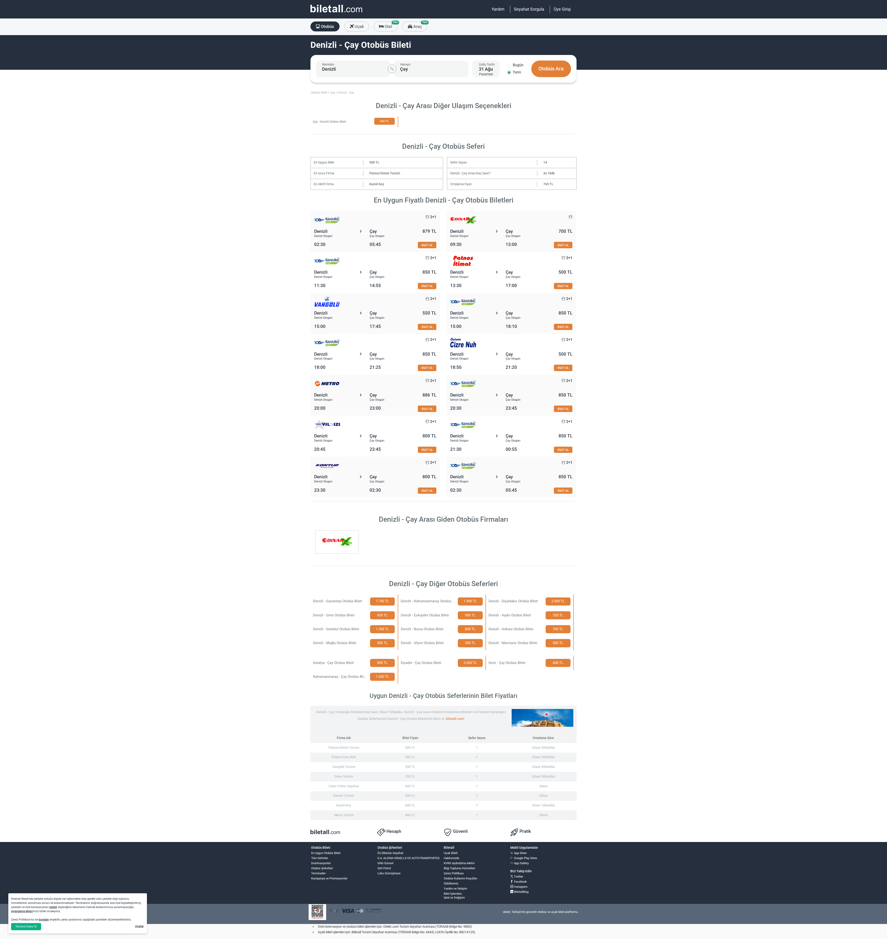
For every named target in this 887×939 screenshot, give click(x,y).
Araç (419, 25)
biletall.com (455, 719)
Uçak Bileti (451, 853)
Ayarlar (139, 926)
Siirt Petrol (384, 868)
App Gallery (521, 863)
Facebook (520, 881)
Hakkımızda (451, 858)
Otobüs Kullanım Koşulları (460, 878)
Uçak (359, 26)
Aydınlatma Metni (22, 911)
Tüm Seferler (319, 858)
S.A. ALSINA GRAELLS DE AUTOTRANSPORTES (408, 858)
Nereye (405, 64)
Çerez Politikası (454, 873)
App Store (520, 853)
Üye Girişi (562, 9)
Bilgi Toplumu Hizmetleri (459, 868)
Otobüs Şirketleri (322, 868)
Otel (391, 25)
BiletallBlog (521, 892)
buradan (44, 919)
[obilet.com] (336, 13)
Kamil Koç (376, 184)
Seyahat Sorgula (529, 9)
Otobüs (327, 26)
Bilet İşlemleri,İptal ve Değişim (454, 895)
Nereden (328, 64)
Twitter (518, 876)
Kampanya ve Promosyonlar (329, 878)
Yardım (498, 9)
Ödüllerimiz (451, 883)
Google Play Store (525, 858)
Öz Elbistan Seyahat (390, 853)
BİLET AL (427, 245)
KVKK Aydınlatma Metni (459, 863)
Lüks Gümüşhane (389, 873)
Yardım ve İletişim (455, 888)
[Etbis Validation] (317, 912)
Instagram (520, 886)
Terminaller (318, 873)
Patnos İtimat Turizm (384, 173)
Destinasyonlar (321, 863)
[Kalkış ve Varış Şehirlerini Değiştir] (392, 69)
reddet (53, 907)
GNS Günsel (385, 863)
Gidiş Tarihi (487, 64)
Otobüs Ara (551, 69)
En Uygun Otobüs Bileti (325, 853)
